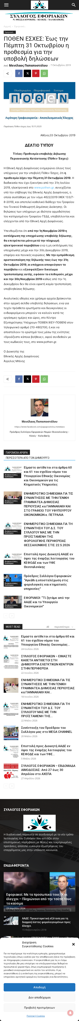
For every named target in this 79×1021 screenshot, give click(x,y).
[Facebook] (19, 73)
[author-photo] (39, 416)
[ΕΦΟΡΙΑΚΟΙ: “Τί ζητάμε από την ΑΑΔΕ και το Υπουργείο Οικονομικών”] (13, 602)
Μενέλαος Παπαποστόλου (28, 65)
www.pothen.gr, (44, 187)
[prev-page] (6, 615)
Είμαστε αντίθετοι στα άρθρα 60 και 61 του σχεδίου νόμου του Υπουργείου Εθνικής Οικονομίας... (47, 640)
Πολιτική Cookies (36, 1016)
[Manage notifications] (70, 1013)
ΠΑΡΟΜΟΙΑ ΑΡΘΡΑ (17, 452)
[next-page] (12, 615)
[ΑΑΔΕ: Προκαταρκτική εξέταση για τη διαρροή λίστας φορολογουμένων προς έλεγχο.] (11, 921)
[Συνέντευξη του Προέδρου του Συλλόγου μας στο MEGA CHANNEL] (11, 733)
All (47, 626)
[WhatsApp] (44, 73)
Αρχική (7, 26)
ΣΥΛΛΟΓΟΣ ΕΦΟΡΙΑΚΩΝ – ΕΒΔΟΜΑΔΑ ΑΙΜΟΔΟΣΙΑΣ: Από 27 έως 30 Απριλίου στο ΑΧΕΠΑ (48, 770)
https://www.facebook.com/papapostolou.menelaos (40, 426)
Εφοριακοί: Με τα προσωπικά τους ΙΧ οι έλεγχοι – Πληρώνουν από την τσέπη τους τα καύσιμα (38, 899)
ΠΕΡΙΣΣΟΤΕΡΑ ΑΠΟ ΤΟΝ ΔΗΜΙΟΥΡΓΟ (27, 457)
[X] (27, 73)
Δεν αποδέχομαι (39, 997)
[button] (73, 944)
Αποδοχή (39, 987)
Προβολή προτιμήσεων (39, 1007)
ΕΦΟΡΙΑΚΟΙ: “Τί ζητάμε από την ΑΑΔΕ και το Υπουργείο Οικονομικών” (46, 602)
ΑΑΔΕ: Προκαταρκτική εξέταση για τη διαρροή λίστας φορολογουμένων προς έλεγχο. (46, 922)
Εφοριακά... (20, 26)
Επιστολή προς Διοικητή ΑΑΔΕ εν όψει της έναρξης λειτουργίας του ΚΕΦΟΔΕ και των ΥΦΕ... (46, 750)
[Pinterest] (36, 73)
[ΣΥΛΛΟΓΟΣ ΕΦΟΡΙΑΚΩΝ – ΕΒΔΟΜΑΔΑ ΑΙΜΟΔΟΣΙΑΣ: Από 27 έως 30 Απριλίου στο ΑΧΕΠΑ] (11, 771)
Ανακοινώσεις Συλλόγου (11, 475)
